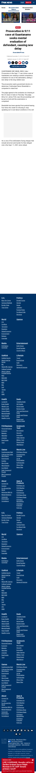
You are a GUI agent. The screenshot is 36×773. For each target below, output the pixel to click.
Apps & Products (20, 482)
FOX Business (7, 426)
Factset (28, 757)
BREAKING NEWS (7, 760)
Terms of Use (11, 739)
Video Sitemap (12, 746)
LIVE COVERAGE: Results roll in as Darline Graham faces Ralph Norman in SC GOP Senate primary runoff (18, 765)
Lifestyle (20, 355)
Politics (20, 298)
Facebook (9, 62)
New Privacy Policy (21, 739)
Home (3, 7)
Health (4, 399)
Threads (16, 62)
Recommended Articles (27, 8)
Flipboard (19, 62)
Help (22, 743)
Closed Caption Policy (14, 743)
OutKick (5, 355)
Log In (22, 2)
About (4, 481)
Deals (19, 399)
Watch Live (21, 449)
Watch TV (28, 2)
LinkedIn (21, 730)
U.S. (3, 298)
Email (26, 62)
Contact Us (27, 743)
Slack (25, 730)
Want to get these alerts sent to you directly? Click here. (17, 771)
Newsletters (31, 730)
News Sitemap (25, 745)
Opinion (20, 319)
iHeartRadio (19, 734)
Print (23, 62)
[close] (33, 760)
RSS (28, 730)
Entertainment (22, 343)
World (18, 27)
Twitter (12, 62)
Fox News (6, 3)
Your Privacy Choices (16, 741)
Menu (33, 2)
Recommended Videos (14, 8)
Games (4, 449)
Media (4, 343)
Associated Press (18, 52)
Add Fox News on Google (18, 66)
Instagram (11, 730)
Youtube (14, 730)
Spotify (16, 734)
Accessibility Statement (14, 745)
